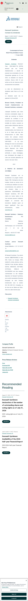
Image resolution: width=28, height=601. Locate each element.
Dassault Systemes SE (11, 38)
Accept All (14, 598)
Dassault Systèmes (10, 64)
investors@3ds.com (10, 235)
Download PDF (6, 365)
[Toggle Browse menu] (22, 9)
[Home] (7, 3)
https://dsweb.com (7, 354)
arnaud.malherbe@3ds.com (12, 251)
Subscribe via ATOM (7, 370)
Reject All (14, 594)
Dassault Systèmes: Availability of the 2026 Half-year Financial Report (12, 439)
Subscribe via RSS (7, 367)
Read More (6, 421)
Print (3, 363)
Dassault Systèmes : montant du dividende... (7, 325)
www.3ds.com (8, 210)
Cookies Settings (14, 590)
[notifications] (23, 3)
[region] (14, 589)
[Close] (26, 580)
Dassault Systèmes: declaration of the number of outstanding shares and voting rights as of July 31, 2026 (12, 405)
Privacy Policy (5, 587)
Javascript (5, 372)
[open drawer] (26, 3)
